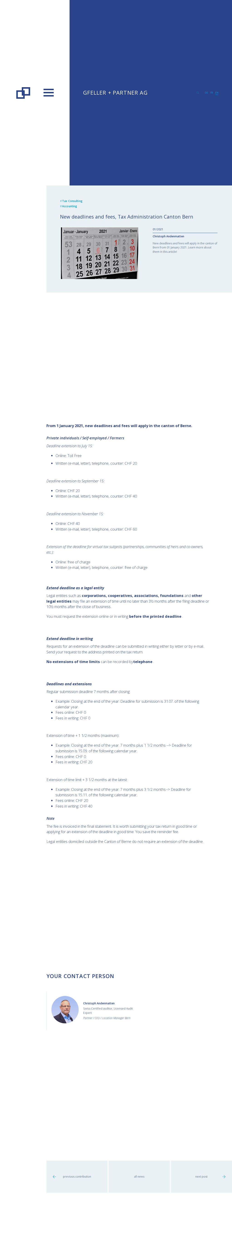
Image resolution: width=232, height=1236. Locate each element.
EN (216, 92)
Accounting (69, 206)
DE (206, 92)
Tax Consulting (72, 201)
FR (211, 92)
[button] (48, 93)
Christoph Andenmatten (168, 236)
